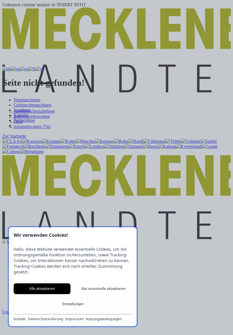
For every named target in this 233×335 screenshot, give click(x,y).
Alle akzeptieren (42, 288)
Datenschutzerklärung (45, 319)
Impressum (74, 319)
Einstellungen (73, 304)
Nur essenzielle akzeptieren (104, 288)
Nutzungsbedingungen (104, 319)
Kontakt (20, 319)
